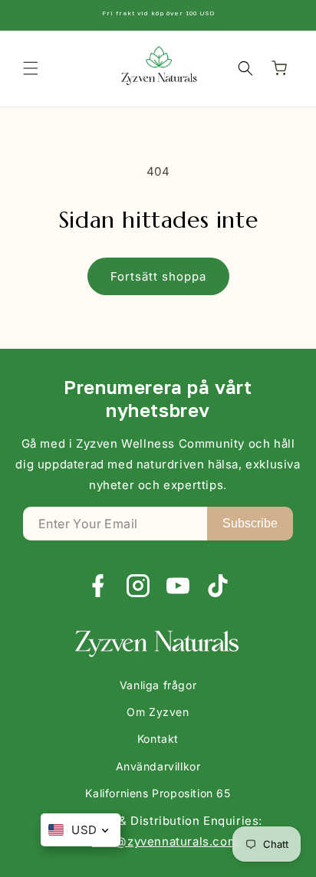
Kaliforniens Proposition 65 (157, 793)
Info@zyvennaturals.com (165, 841)
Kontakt (158, 738)
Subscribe (250, 523)
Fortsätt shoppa (158, 276)
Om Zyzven (158, 711)
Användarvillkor (158, 766)
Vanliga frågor (158, 684)
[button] (31, 68)
